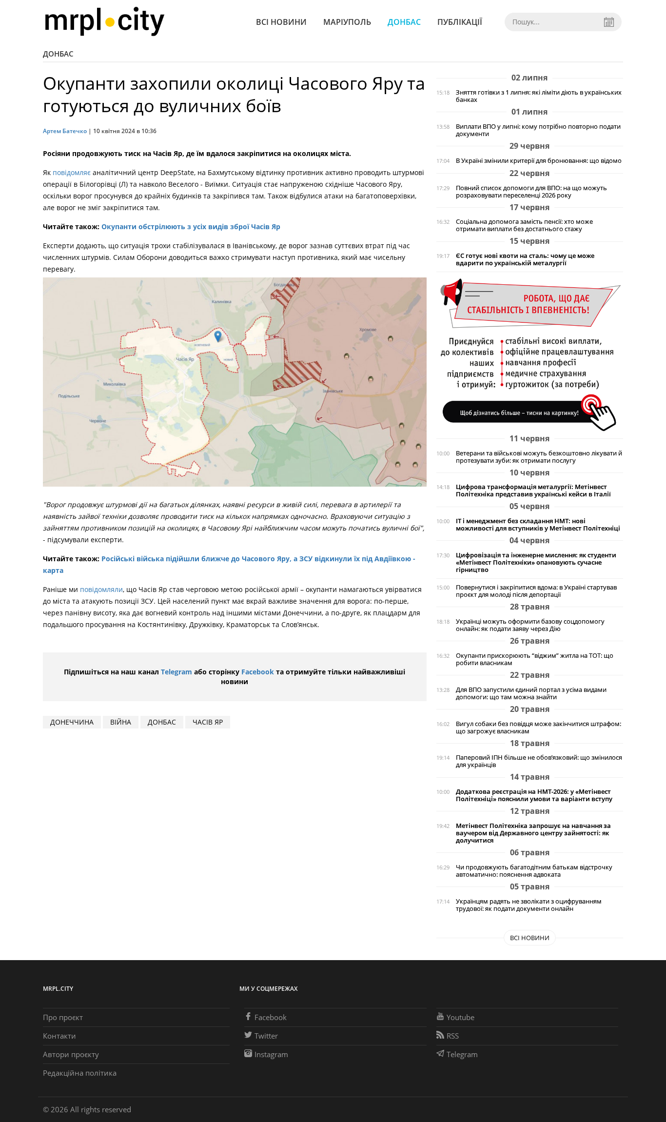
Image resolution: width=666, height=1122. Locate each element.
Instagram (271, 1054)
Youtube (460, 1017)
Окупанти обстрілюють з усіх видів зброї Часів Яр (190, 226)
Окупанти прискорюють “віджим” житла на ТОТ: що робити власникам (534, 659)
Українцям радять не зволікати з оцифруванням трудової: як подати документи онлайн (529, 905)
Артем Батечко (65, 131)
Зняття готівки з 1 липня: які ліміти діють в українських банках (539, 96)
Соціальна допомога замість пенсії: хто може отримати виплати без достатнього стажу (524, 225)
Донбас (404, 22)
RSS (453, 1036)
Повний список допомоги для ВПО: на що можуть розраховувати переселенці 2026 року (531, 191)
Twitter (266, 1036)
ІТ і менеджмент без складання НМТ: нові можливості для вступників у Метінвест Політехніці (538, 524)
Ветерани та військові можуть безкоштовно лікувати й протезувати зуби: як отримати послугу (539, 457)
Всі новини (281, 22)
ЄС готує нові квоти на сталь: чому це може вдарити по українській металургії (525, 259)
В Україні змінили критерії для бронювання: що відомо (539, 160)
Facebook (257, 671)
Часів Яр (208, 722)
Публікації (459, 22)
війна (120, 722)
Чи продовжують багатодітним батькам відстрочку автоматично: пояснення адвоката (534, 871)
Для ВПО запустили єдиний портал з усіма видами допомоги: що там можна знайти (531, 693)
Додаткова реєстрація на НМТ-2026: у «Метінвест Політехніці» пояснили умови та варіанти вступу (534, 795)
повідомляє (73, 172)
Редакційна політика (80, 1073)
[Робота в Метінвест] (529, 354)
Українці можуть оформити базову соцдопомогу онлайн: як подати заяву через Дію (530, 625)
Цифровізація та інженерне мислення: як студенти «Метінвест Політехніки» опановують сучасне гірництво (536, 562)
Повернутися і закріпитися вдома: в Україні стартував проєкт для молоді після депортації (536, 591)
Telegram (176, 671)
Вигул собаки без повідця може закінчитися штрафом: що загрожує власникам (538, 727)
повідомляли (101, 589)
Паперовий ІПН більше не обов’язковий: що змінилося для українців (539, 761)
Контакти (59, 1036)
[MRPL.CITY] (104, 22)
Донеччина (72, 722)
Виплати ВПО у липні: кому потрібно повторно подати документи (538, 130)
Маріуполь (347, 22)
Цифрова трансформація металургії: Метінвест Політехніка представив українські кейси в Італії (533, 490)
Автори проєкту (71, 1054)
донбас (162, 722)
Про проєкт (63, 1017)
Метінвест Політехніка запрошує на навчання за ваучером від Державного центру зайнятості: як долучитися (533, 833)
